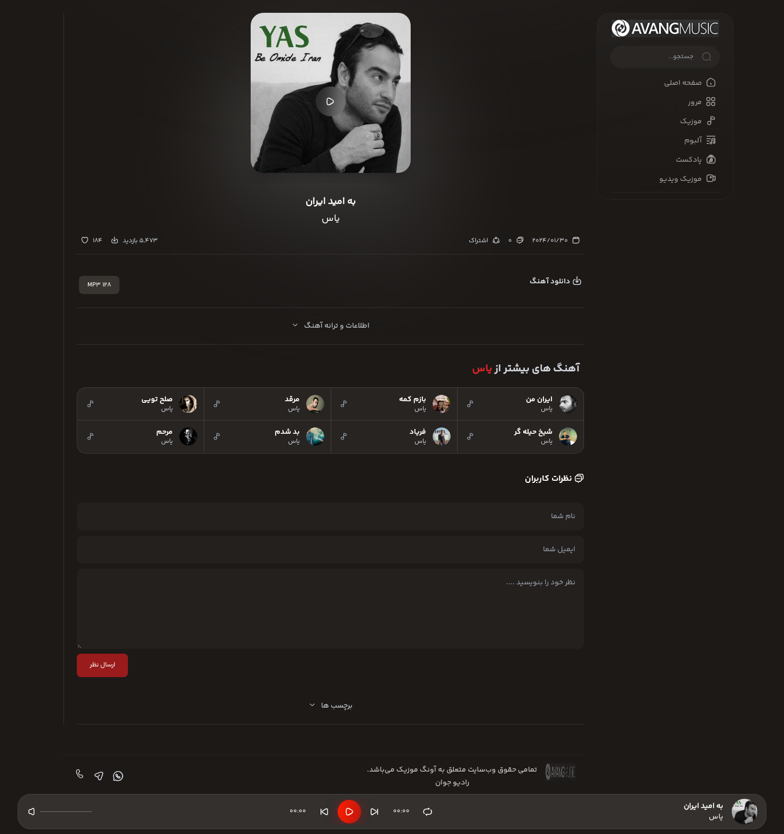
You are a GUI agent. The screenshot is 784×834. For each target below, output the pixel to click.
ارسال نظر (102, 665)
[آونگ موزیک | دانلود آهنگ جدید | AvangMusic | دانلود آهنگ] (665, 28)
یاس (482, 369)
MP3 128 (99, 285)
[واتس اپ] (116, 776)
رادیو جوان (452, 783)
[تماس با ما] (78, 776)
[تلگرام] (97, 776)
